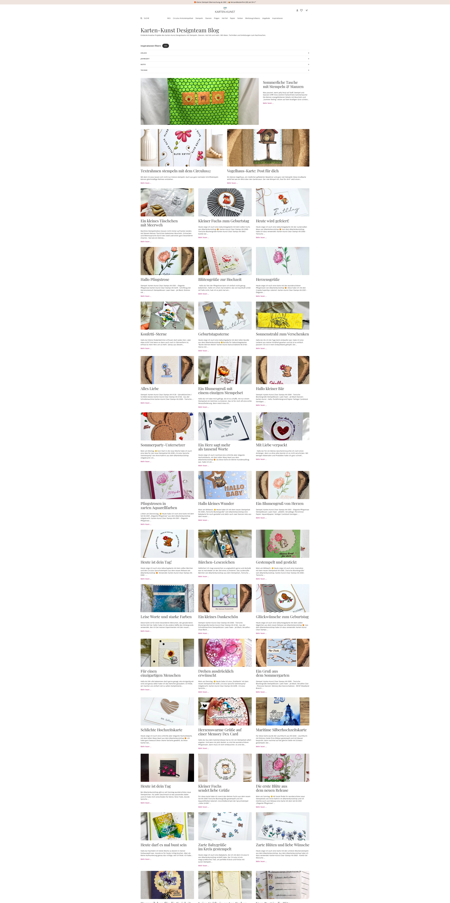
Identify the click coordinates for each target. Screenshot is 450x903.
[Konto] (297, 10)
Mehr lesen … (268, 103)
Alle (165, 46)
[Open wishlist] (301, 10)
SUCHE (146, 18)
